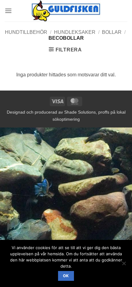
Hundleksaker (74, 32)
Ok (66, 275)
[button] (8, 10)
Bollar (112, 32)
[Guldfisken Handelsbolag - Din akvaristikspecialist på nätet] (66, 11)
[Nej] (123, 265)
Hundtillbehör (26, 32)
